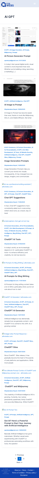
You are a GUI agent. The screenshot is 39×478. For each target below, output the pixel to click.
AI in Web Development (17, 228)
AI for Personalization (26, 226)
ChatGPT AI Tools (12, 239)
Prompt (14, 52)
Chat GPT (27, 101)
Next (19, 462)
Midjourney (8, 52)
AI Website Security (26, 152)
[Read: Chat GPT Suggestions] (19, 185)
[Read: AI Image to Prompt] (19, 88)
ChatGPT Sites (26, 194)
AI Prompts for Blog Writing (16, 276)
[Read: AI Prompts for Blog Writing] (18, 263)
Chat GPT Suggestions (14, 197)
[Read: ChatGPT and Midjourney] (19, 372)
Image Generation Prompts (16, 161)
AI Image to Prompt (13, 105)
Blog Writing (17, 233)
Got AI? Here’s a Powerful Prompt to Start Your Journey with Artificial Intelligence (17, 423)
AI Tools (16, 152)
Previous (19, 455)
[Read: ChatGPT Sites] (19, 335)
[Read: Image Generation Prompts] (19, 134)
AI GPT (6, 50)
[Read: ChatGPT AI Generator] (16, 297)
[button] (34, 3)
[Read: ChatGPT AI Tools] (15, 221)
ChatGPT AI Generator (14, 310)
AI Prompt (26, 50)
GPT (29, 233)
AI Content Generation (23, 147)
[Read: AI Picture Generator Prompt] (19, 37)
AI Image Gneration (16, 50)
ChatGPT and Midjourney (16, 386)
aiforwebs (4, 471)
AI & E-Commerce (10, 147)
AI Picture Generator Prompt (17, 56)
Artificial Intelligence (16, 101)
